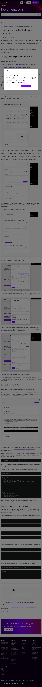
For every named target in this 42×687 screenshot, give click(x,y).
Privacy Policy (22, 82)
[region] (21, 79)
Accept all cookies (25, 86)
